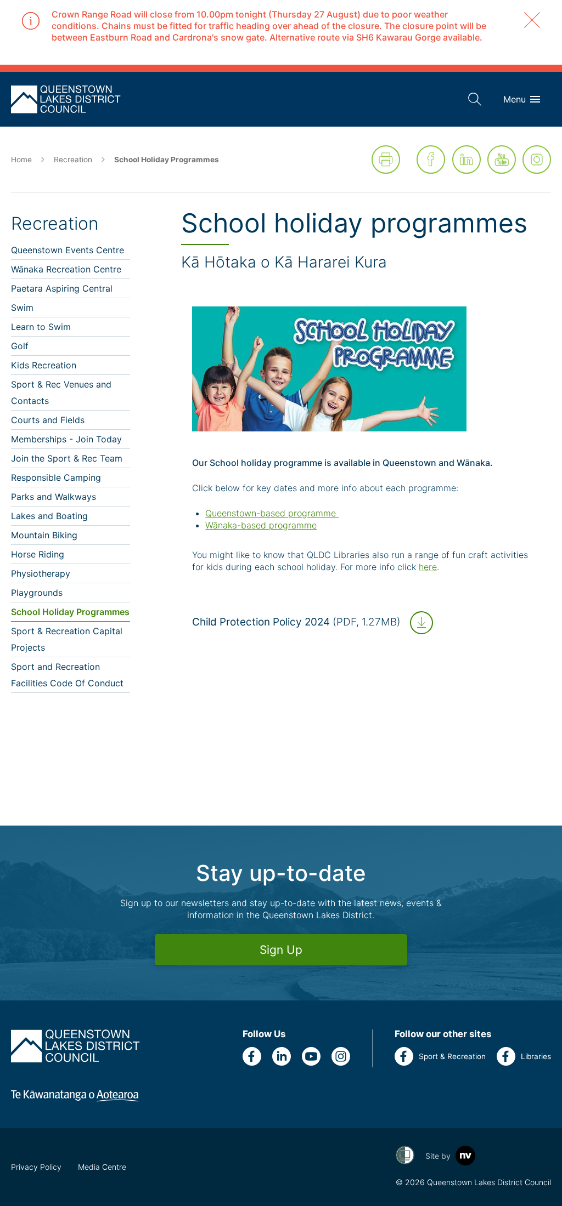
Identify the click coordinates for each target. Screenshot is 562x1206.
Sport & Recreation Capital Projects (66, 639)
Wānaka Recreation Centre (66, 269)
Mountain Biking (44, 535)
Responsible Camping (56, 477)
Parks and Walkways (53, 496)
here (428, 566)
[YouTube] (501, 159)
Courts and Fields (48, 419)
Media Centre (102, 1166)
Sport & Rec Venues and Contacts (61, 392)
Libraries (536, 1056)
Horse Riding (37, 554)
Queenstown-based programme (272, 513)
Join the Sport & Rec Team (66, 458)
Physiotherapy (40, 573)
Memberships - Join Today (66, 439)
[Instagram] (536, 159)
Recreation (73, 159)
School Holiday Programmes (70, 611)
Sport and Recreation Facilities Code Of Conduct (67, 675)
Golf (20, 345)
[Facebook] (431, 159)
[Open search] (474, 99)
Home (21, 159)
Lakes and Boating (49, 515)
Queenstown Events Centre (67, 249)
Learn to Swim (41, 326)
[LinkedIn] (466, 159)
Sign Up (281, 950)
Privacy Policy (36, 1166)
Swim (22, 307)
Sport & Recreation (452, 1056)
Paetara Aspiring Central (62, 288)
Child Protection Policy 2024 (296, 622)
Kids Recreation (43, 365)
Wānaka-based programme (261, 525)
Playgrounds (37, 592)
